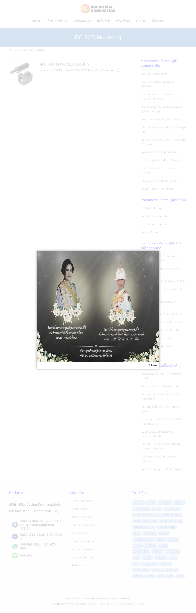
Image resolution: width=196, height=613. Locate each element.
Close (153, 365)
